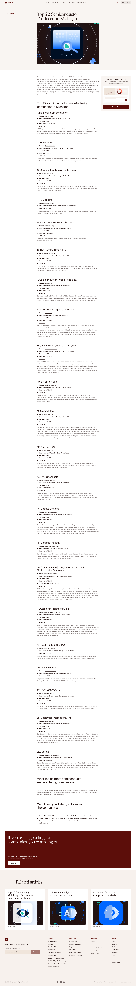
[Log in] (118, 2)
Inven (68, 792)
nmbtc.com (48, 313)
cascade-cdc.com (51, 349)
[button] (48, 2)
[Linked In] (58, 982)
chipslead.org (49, 226)
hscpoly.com (49, 116)
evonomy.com (49, 693)
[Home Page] (9, 2)
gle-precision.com (51, 573)
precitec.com (49, 450)
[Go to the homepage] (6, 939)
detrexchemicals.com (52, 755)
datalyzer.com (49, 721)
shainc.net (48, 283)
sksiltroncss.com (50, 385)
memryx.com (49, 414)
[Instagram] (61, 982)
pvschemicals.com (51, 480)
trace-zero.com (50, 146)
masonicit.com (49, 173)
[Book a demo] (126, 2)
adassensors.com (50, 671)
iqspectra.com (49, 203)
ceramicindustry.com (52, 546)
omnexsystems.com (51, 512)
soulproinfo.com (50, 648)
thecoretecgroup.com (52, 253)
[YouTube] (63, 982)
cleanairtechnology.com (52, 612)
